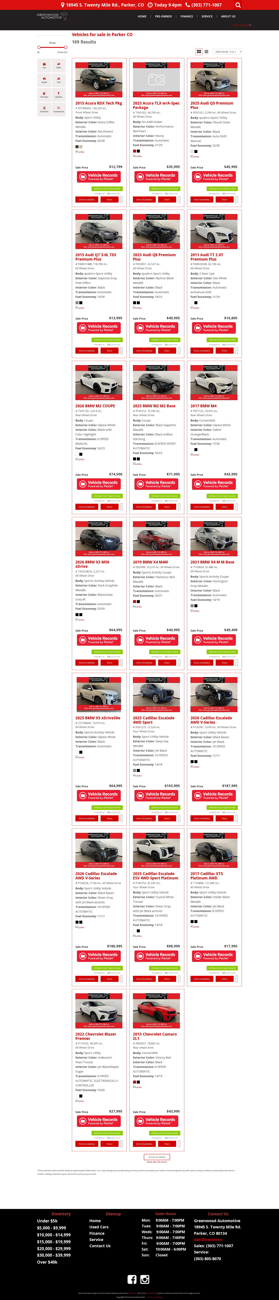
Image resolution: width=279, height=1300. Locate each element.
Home (142, 16)
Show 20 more (157, 1157)
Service (207, 16)
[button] (238, 5)
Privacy (150, 1297)
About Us (228, 16)
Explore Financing (121, 199)
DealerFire (132, 1293)
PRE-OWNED (163, 16)
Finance (186, 16)
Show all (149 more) (157, 1161)
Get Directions (208, 1239)
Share (109, 199)
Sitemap (159, 1297)
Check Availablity (87, 199)
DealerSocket (151, 1293)
